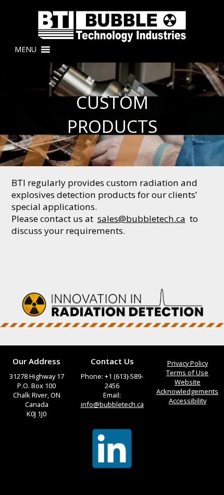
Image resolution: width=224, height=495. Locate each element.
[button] (25, 49)
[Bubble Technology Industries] (112, 26)
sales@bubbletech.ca (141, 219)
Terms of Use (187, 372)
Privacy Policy (187, 363)
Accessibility (187, 400)
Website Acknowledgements (187, 386)
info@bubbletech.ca (112, 404)
